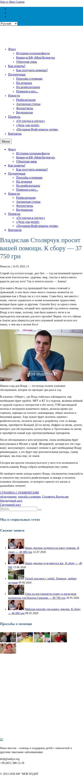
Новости (14, 95)
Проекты (14, 116)
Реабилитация (25, 99)
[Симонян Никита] (8, 641)
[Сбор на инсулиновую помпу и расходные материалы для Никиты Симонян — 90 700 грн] (16, 593)
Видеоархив (24, 112)
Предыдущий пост (11, 500)
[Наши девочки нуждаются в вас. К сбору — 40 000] (16, 563)
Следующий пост (10, 504)
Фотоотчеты (24, 108)
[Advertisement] (41, 696)
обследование (8, 496)
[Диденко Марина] (8, 652)
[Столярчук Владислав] (59, 641)
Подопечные (17, 74)
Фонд (12, 49)
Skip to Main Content (12, 1)
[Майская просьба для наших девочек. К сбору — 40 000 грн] (16, 609)
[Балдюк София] (42, 641)
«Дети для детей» (27, 125)
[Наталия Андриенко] (25, 641)
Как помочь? (16, 66)
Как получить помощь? (32, 70)
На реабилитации (28, 87)
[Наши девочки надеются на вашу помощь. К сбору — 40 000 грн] (16, 547)
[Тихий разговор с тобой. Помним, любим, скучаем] (16, 578)
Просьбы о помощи (29, 78)
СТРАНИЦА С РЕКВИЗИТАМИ (19, 492)
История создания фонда (33, 53)
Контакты (15, 133)
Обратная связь (26, 61)
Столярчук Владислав (55, 496)
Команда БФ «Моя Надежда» (35, 57)
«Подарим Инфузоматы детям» (37, 129)
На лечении (24, 83)
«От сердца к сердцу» (30, 121)
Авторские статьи (28, 104)
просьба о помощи (29, 496)
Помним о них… (27, 91)
